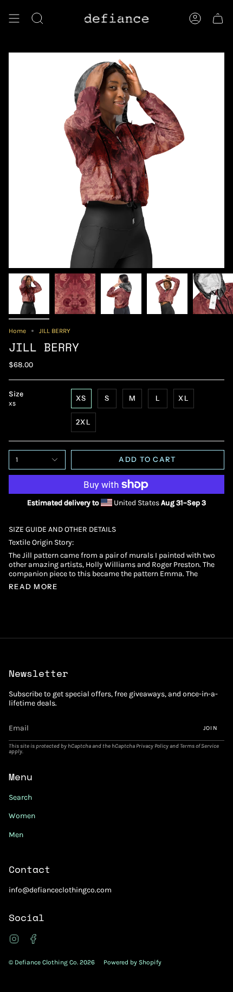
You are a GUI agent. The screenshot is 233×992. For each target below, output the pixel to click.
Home (17, 331)
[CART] (217, 18)
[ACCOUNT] (195, 18)
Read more (33, 587)
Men (16, 834)
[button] (37, 18)
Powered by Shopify (132, 962)
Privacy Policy (152, 745)
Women (22, 815)
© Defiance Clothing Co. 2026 (52, 962)
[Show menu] (14, 18)
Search (20, 797)
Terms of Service (199, 745)
